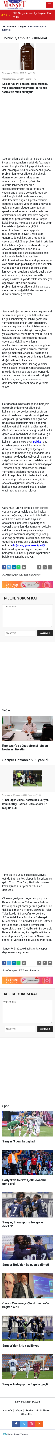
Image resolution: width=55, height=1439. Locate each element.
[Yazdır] (24, 567)
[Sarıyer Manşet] (14, 4)
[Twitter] (9, 567)
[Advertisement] (27, 123)
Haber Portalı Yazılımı (17, 1434)
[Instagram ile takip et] (31, 1424)
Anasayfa (11, 26)
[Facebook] (4, 567)
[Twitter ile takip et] (24, 1424)
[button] (39, 567)
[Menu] (49, 5)
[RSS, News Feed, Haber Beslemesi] (39, 1424)
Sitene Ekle (26, 1414)
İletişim (29, 1410)
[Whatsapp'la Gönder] (18, 567)
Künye (19, 1410)
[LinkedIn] (14, 567)
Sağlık (23, 26)
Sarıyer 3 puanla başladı (25, 15)
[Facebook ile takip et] (16, 1424)
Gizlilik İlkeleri (43, 1410)
